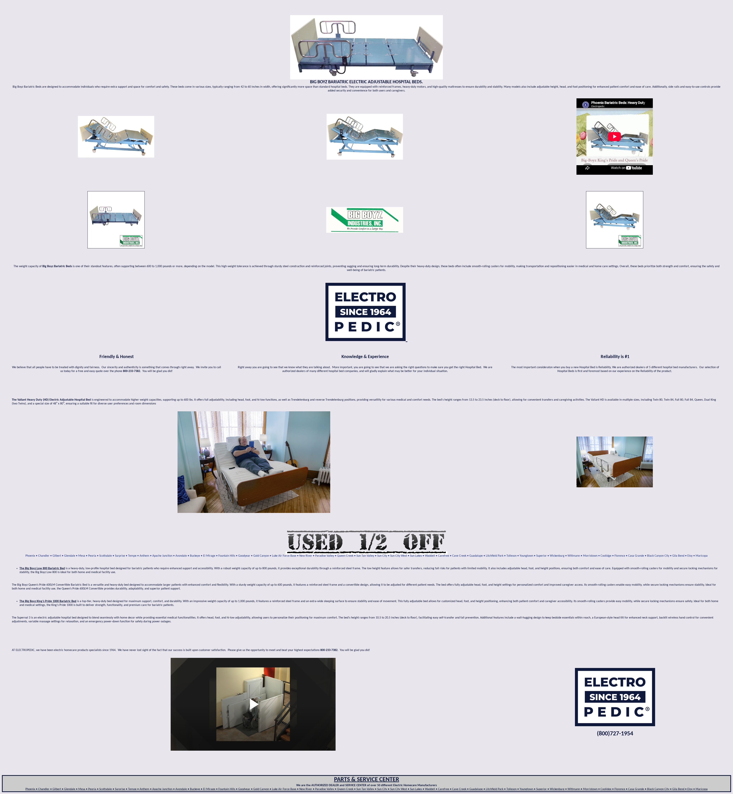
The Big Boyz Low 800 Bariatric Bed (42, 568)
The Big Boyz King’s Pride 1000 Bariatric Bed (47, 601)
